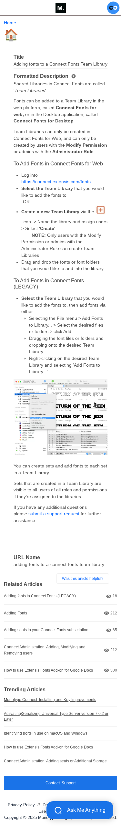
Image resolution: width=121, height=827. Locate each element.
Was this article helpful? (83, 578)
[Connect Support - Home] (60, 8)
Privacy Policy (21, 804)
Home (10, 22)
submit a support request (53, 513)
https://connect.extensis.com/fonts (56, 181)
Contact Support (60, 782)
